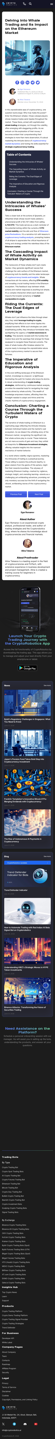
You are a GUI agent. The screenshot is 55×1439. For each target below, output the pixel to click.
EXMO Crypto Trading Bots (13, 1278)
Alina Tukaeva (24, 100)
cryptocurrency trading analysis (19, 237)
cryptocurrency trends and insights (23, 277)
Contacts (6, 1360)
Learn (4, 1296)
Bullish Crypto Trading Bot (13, 1196)
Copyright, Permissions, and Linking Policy (19, 1399)
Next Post (39, 494)
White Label (7, 1342)
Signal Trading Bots (10, 1212)
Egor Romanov (24, 89)
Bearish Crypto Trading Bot (13, 1200)
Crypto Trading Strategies (13, 1323)
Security (5, 1372)
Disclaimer (6, 1391)
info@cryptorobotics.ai (11, 1430)
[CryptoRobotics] (9, 1408)
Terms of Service (9, 1387)
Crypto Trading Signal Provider (15, 1319)
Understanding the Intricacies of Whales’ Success (26, 163)
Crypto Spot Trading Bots (12, 1171)
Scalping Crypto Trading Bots (14, 1208)
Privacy (5, 1383)
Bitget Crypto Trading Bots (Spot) (16, 1253)
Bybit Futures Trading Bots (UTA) (16, 1249)
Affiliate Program (9, 1368)
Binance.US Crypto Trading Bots (15, 1229)
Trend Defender (8, 1327)
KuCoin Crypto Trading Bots (13, 1237)
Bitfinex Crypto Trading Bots (14, 1270)
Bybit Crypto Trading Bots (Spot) (16, 1245)
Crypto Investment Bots (12, 1204)
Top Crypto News (9, 1292)
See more (47, 685)
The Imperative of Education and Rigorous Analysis (26, 185)
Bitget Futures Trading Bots (13, 1258)
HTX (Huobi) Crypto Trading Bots (16, 1262)
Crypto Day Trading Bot (12, 1192)
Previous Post (16, 494)
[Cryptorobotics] (9, 4)
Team (4, 1356)
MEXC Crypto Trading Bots (13, 1266)
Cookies (5, 1395)
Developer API (8, 1338)
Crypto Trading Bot (10, 1167)
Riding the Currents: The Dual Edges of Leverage (25, 177)
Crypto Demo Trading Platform (15, 1315)
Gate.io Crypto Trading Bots (13, 1282)
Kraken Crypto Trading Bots (13, 1241)
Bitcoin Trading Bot (10, 1188)
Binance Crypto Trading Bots (14, 1225)
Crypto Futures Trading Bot (13, 1179)
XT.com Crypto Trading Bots (14, 1274)
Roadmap (6, 1364)
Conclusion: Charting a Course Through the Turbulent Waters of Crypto (25, 192)
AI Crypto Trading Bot (11, 1175)
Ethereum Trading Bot (11, 1184)
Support (5, 1300)
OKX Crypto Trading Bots (12, 1233)
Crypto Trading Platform (12, 1311)
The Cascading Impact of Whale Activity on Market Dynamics (27, 170)
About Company (9, 1352)
